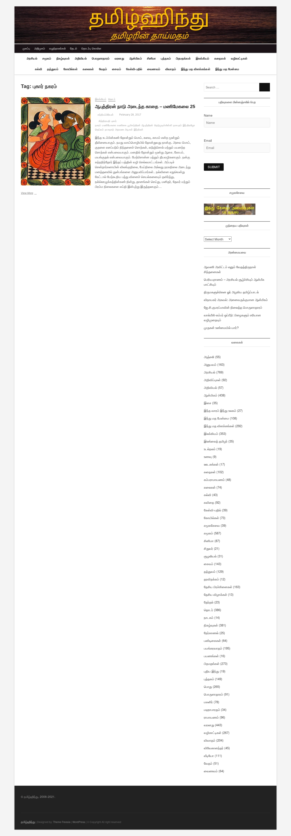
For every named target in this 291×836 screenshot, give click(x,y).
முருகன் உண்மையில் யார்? (221, 327)
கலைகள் (88, 69)
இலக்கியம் (202, 58)
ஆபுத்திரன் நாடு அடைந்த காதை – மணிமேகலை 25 (145, 106)
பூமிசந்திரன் (134, 125)
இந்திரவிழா (189, 125)
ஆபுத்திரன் (147, 125)
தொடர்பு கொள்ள (91, 48)
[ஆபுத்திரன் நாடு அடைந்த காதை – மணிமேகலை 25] (56, 141)
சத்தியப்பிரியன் (105, 114)
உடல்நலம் (210, 449)
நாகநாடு (109, 129)
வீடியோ (209, 755)
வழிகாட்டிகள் (239, 58)
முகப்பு (26, 48)
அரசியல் (32, 58)
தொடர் (111, 99)
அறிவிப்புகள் (212, 380)
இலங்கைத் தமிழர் (216, 441)
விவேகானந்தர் (213, 748)
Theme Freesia (62, 822)
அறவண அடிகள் (124, 129)
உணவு (208, 456)
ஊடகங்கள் (211, 464)
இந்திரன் (138, 129)
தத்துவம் (52, 69)
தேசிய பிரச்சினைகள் (218, 586)
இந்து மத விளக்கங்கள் (195, 69)
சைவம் (116, 69)
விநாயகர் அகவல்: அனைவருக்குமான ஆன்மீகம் (236, 299)
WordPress (78, 822)
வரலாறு (119, 58)
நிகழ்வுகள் (63, 58)
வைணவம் (153, 69)
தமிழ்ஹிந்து (28, 822)
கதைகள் (220, 58)
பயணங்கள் (211, 656)
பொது (208, 686)
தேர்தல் (208, 602)
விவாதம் (170, 69)
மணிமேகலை (109, 125)
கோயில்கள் (70, 69)
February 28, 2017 (130, 114)
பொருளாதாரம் (100, 58)
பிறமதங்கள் (183, 58)
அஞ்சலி (209, 356)
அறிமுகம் (39, 48)
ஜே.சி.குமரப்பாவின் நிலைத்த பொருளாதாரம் (233, 307)
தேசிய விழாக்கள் (215, 594)
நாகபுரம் (177, 125)
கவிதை (209, 502)
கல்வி (38, 69)
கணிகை (122, 125)
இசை (207, 403)
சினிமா (151, 58)
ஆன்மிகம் (135, 58)
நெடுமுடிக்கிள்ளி (163, 125)
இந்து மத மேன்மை (227, 69)
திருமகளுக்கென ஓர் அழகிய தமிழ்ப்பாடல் (231, 292)
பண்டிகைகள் (212, 640)
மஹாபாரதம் (212, 709)
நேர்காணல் (211, 633)
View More (34, 193)
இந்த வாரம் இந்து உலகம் (220, 410)
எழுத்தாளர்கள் (57, 48)
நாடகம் (208, 617)
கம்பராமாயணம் (214, 479)
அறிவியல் (81, 58)
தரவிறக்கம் (211, 579)
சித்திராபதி (104, 121)
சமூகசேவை (212, 525)
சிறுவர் (208, 548)
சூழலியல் (210, 556)
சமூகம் (46, 58)
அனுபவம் (210, 364)
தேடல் (73, 48)
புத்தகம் (166, 58)
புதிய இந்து (211, 671)
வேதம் (103, 69)
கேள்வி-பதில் (134, 69)
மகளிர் (208, 702)
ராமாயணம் (211, 717)
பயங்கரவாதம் (213, 648)
